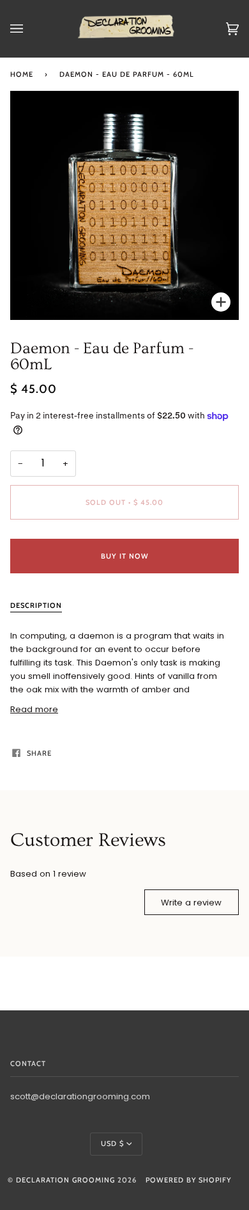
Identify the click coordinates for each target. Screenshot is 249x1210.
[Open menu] (29, 29)
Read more (34, 709)
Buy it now (125, 556)
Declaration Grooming (65, 1179)
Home (21, 74)
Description (36, 605)
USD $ (112, 1143)
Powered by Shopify (188, 1179)
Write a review (191, 902)
